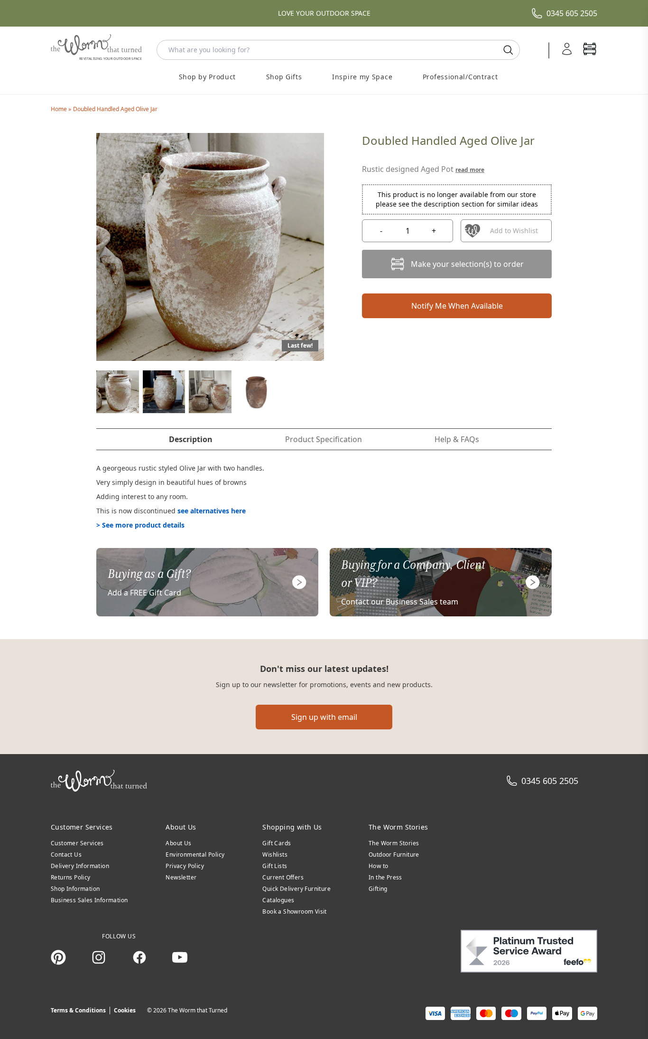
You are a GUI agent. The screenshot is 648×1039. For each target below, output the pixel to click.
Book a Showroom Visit (294, 911)
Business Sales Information (89, 900)
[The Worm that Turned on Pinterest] (58, 957)
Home (59, 109)
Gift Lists (274, 866)
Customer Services (77, 843)
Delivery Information (80, 866)
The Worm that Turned (197, 1010)
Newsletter (181, 877)
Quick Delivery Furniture (296, 889)
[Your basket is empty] (589, 49)
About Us (178, 843)
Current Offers (283, 877)
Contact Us (66, 854)
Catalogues (278, 900)
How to (378, 866)
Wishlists (274, 854)
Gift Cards (276, 843)
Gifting (378, 889)
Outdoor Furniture (394, 854)
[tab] (191, 439)
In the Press (385, 877)
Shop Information (75, 889)
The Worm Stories (394, 843)
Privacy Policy (185, 866)
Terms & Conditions (78, 1010)
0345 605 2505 (571, 13)
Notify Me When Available (457, 306)
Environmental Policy (195, 854)
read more (469, 170)
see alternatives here (211, 510)
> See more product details (140, 524)
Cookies (125, 1010)
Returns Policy (71, 877)
